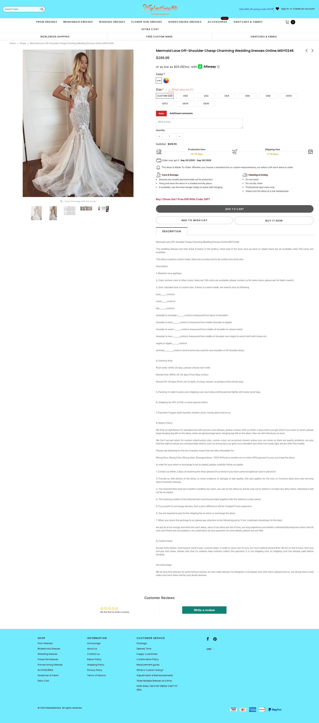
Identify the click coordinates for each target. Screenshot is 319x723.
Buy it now (274, 220)
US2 (206, 95)
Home (13, 43)
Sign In (285, 8)
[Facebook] (208, 639)
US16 (206, 103)
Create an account (304, 8)
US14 (185, 103)
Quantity (160, 130)
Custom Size (165, 95)
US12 (165, 103)
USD (209, 649)
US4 (226, 95)
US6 (247, 95)
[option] (55, 36)
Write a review (204, 610)
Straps (23, 43)
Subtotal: (161, 144)
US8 (268, 95)
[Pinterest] (215, 639)
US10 (289, 95)
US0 (185, 95)
